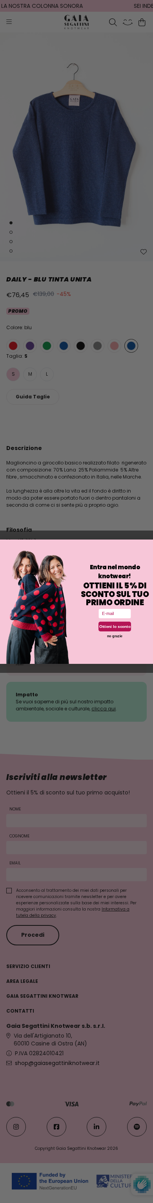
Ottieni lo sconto (115, 626)
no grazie (115, 636)
